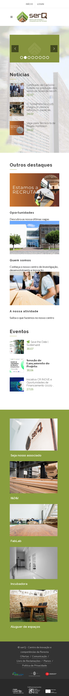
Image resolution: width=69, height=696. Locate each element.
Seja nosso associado (26, 455)
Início (29, 4)
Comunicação (39, 656)
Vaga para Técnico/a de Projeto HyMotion (41, 125)
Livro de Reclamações (29, 660)
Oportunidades (22, 212)
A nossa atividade (24, 311)
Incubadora (19, 584)
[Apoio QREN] (34, 690)
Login (40, 4)
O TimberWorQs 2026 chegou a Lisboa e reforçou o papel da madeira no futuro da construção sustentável (40, 107)
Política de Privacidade (34, 665)
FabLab (16, 541)
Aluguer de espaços (25, 626)
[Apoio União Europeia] (51, 690)
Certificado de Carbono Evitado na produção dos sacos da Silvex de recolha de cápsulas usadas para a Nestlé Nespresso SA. (42, 88)
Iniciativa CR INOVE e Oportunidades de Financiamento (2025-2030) (40, 382)
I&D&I (14, 498)
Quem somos (20, 260)
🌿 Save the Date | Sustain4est (37, 344)
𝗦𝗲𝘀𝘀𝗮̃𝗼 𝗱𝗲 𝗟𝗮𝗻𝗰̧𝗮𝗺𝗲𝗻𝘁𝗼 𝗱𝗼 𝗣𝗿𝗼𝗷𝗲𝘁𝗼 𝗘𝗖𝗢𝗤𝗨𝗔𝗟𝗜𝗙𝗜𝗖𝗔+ (39, 363)
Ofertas (24, 656)
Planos (47, 660)
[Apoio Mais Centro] (18, 690)
